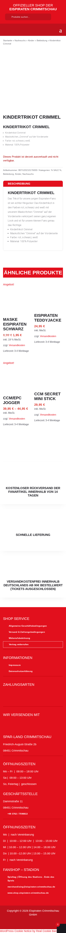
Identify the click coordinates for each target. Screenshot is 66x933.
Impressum (15, 665)
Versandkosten (17, 345)
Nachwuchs (20, 40)
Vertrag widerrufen (19, 644)
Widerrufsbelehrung (19, 638)
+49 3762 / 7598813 (18, 814)
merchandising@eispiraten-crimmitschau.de (31, 886)
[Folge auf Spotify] (48, 923)
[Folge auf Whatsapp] (40, 923)
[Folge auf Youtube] (33, 923)
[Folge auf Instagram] (18, 923)
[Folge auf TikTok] (26, 923)
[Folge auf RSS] (55, 923)
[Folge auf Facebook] (11, 923)
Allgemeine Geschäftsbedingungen (28, 626)
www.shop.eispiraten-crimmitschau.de (28, 893)
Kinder (31, 40)
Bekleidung (42, 40)
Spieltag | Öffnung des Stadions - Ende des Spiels (31, 879)
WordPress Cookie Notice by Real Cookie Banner (30, 931)
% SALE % (56, 170)
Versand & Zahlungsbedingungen (27, 632)
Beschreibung (19, 183)
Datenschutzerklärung (21, 671)
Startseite (7, 40)
